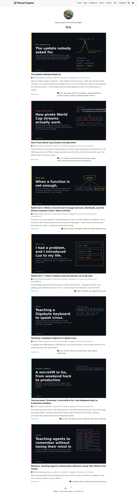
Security (72, 158)
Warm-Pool (94, 419)
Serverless (84, 291)
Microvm (79, 419)
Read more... (35, 94)
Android (73, 161)
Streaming (79, 158)
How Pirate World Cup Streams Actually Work (53, 142)
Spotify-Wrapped (82, 95)
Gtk (76, 351)
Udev (89, 351)
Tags (85, 3)
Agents (76, 481)
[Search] (129, 3)
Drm (60, 158)
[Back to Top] (133, 485)
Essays (80, 78)
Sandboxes (102, 419)
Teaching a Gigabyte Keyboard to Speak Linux (53, 338)
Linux (61, 351)
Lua (105, 229)
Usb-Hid (66, 351)
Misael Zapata (25, 2)
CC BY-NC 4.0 (79, 491)
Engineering (82, 146)
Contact (109, 3)
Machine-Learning (100, 481)
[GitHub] (115, 3)
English (122, 3)
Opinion (66, 95)
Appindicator (82, 351)
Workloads (78, 229)
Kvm (65, 419)
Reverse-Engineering (84, 161)
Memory (82, 481)
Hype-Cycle (67, 93)
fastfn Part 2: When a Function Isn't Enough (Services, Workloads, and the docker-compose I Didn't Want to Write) (67, 209)
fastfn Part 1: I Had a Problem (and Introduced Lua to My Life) (61, 275)
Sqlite (87, 481)
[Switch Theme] (133, 3)
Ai (72, 481)
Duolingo (73, 95)
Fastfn (39, 216)
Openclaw (90, 93)
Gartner (91, 95)
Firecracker (91, 229)
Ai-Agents (83, 93)
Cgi (101, 291)
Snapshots (86, 419)
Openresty (99, 229)
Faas (104, 291)
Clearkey (66, 158)
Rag (91, 481)
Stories (87, 78)
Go (63, 419)
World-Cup (75, 93)
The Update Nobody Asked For (46, 74)
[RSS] (70, 26)
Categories (93, 3)
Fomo (61, 93)
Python (72, 351)
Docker (85, 229)
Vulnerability (65, 161)
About (101, 3)
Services (71, 229)
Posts (79, 3)
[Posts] (68, 14)
